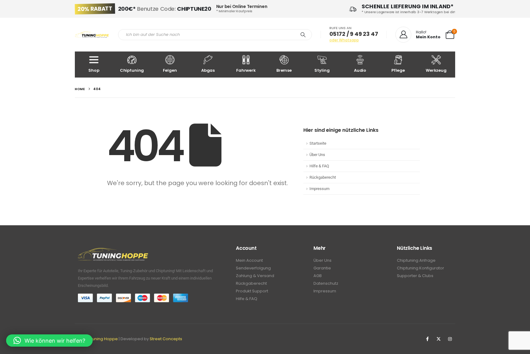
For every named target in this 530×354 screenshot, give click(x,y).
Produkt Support (252, 291)
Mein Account (249, 260)
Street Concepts (166, 339)
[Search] (303, 34)
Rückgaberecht (322, 177)
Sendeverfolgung (253, 268)
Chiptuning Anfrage (416, 260)
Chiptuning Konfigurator (420, 268)
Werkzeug (436, 70)
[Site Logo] (92, 35)
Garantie (322, 268)
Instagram (450, 339)
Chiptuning (132, 70)
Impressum (319, 188)
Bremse (284, 70)
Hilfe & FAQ (319, 166)
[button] (49, 340)
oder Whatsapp (344, 40)
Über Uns (317, 154)
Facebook (427, 339)
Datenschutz (325, 283)
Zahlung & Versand (255, 276)
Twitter (438, 339)
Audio (360, 70)
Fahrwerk (246, 70)
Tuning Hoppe (104, 339)
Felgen (170, 70)
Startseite (317, 143)
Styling (321, 70)
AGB (317, 276)
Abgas (208, 70)
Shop (93, 70)
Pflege (398, 70)
